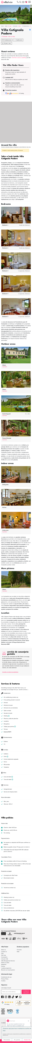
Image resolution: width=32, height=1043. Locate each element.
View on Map (11, 36)
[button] (16, 158)
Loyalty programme (6, 968)
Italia (18, 951)
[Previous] (13, 21)
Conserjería (4, 957)
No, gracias (17, 1039)
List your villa (4, 959)
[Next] (18, 21)
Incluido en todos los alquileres (10, 672)
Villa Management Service (8, 960)
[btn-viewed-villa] (23, 2)
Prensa (3, 966)
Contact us (4, 951)
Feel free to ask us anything (19, 57)
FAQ (2, 953)
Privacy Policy (4, 979)
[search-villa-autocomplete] (20, 2)
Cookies (3, 980)
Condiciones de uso (6, 977)
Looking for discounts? (26, 991)
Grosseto (4, 36)
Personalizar (7, 1039)
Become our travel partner (8, 970)
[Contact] (18, 2)
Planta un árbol (5, 962)
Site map (3, 955)
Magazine (3, 964)
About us (3, 949)
